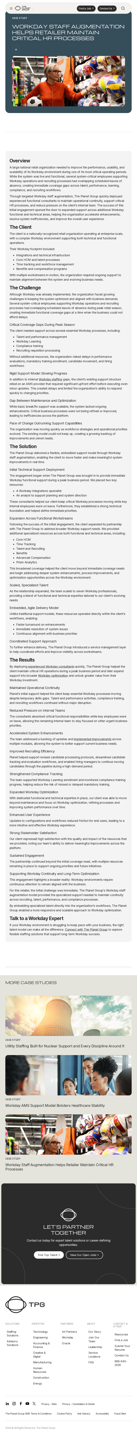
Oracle (66, 1343)
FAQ (91, 1362)
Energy (37, 1383)
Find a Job (121, 1340)
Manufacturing (42, 1362)
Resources (121, 1334)
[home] (23, 8)
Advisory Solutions (12, 1343)
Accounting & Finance (41, 1345)
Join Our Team (93, 1339)
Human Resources (39, 1370)
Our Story (94, 1331)
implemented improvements (92, 739)
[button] (11, 8)
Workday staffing (50, 379)
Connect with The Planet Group (86, 929)
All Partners (69, 1331)
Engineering (40, 1337)
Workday (67, 1337)
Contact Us (121, 1355)
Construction (41, 1377)
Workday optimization (53, 675)
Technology (40, 1331)
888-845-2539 (121, 1363)
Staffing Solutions (12, 1333)
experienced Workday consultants (51, 666)
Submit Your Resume (122, 1347)
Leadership (95, 1347)
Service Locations (94, 1354)
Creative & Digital (39, 1354)
